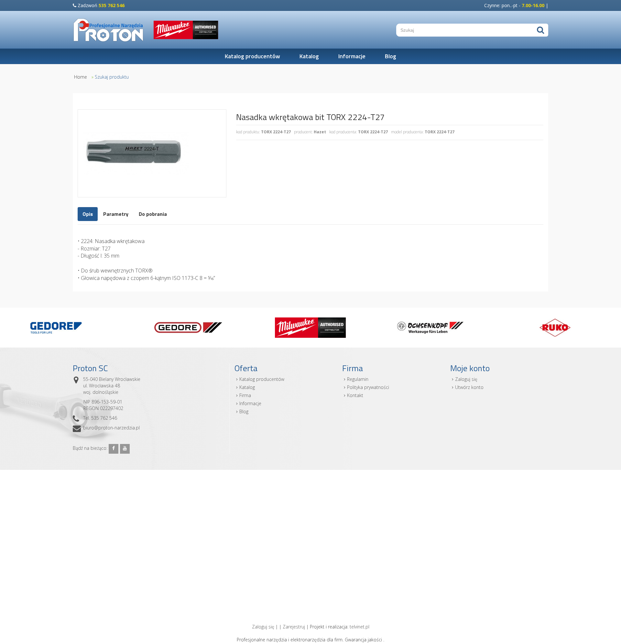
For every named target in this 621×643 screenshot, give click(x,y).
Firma (245, 395)
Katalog (309, 56)
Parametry (115, 214)
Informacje (351, 56)
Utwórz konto (469, 387)
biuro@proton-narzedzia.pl (111, 428)
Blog (390, 56)
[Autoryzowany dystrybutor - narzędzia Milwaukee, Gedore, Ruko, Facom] (108, 30)
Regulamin (357, 379)
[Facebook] (113, 449)
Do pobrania (153, 214)
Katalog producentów (252, 56)
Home (80, 77)
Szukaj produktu (112, 77)
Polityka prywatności (368, 387)
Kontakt (355, 395)
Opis (87, 214)
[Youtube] (125, 449)
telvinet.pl (359, 627)
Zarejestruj (294, 627)
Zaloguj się (466, 379)
